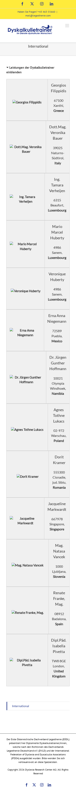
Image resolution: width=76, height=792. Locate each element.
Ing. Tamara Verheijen (57, 185)
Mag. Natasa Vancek (59, 551)
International (20, 706)
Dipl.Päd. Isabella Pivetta (58, 646)
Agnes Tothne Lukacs (59, 415)
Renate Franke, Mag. (59, 598)
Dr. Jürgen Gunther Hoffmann (57, 363)
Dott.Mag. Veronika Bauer (57, 132)
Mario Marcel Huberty (57, 232)
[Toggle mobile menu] (67, 25)
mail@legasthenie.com (38, 15)
